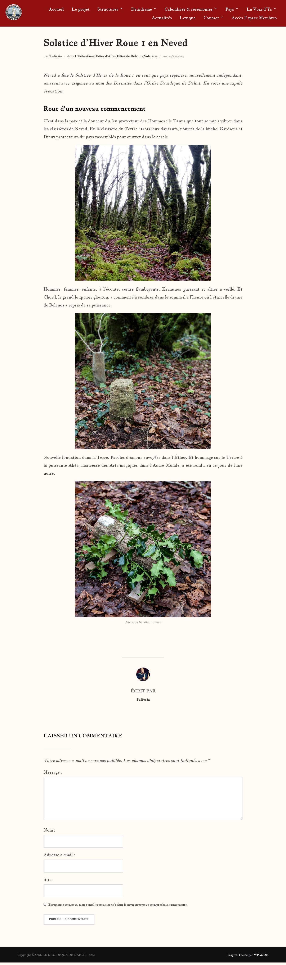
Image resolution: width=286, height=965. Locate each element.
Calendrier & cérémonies (189, 9)
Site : (49, 879)
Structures (107, 9)
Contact (211, 18)
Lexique (188, 18)
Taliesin (55, 56)
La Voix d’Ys (259, 9)
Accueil (56, 9)
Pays (229, 9)
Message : (53, 772)
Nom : (49, 830)
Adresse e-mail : (59, 854)
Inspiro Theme (238, 955)
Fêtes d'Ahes (106, 56)
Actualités (162, 18)
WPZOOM (261, 955)
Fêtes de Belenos (130, 56)
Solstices (151, 56)
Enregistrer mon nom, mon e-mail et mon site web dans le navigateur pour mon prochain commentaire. (118, 904)
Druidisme (141, 9)
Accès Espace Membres (254, 18)
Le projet (81, 9)
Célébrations (85, 56)
